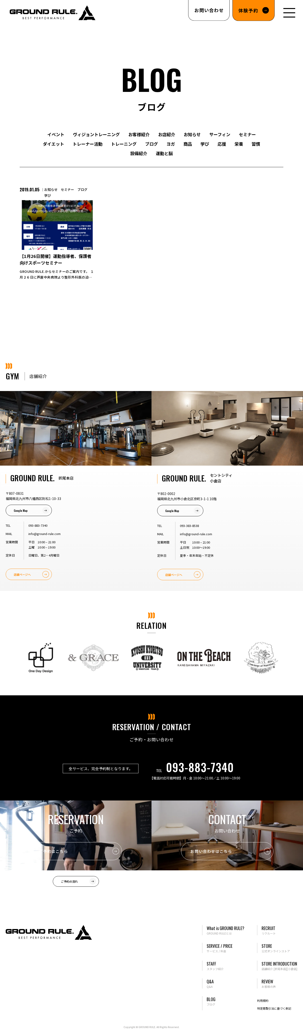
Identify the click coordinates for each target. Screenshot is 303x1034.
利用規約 (262, 1000)
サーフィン (219, 134)
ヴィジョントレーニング (96, 134)
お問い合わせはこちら (211, 851)
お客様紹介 (139, 134)
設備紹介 (138, 153)
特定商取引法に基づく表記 (274, 1008)
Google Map (20, 510)
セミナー (247, 134)
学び (205, 144)
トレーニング (124, 144)
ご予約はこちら (53, 851)
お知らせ (192, 134)
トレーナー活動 (87, 144)
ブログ (151, 144)
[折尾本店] (280, 969)
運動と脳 (164, 153)
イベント (55, 134)
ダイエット (53, 144)
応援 (222, 144)
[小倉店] (292, 969)
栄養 (239, 144)
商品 (187, 144)
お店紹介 (166, 134)
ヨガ (170, 144)
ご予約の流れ (69, 881)
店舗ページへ (22, 574)
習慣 (256, 144)
